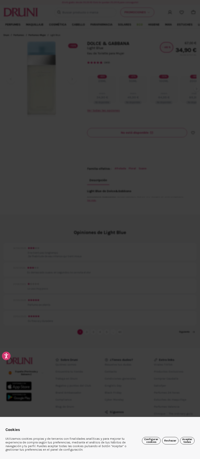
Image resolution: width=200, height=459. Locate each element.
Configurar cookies (151, 441)
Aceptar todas (187, 441)
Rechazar (170, 440)
